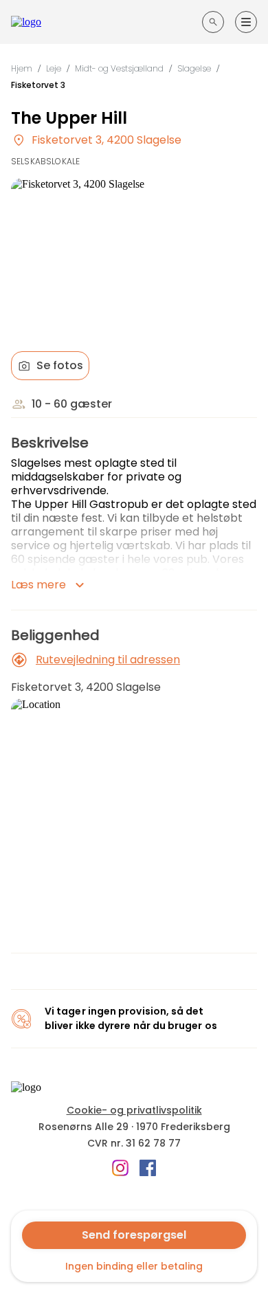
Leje (53, 68)
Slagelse (194, 68)
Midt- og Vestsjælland (119, 68)
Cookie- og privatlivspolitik (134, 1110)
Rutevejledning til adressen (108, 659)
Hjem (21, 68)
